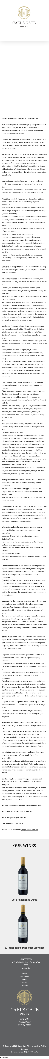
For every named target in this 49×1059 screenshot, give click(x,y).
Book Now (4, 1057)
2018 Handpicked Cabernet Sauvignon (24, 948)
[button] (24, 34)
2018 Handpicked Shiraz (24, 900)
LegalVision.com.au (30, 829)
